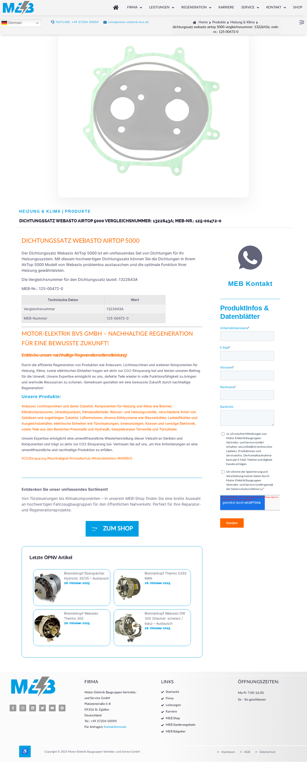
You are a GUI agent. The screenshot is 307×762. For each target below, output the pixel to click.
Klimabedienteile (95, 412)
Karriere (226, 7)
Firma (132, 7)
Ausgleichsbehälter (37, 423)
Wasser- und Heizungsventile (133, 412)
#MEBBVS (124, 458)
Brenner (165, 406)
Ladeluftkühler (179, 418)
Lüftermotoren (91, 418)
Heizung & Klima (40, 211)
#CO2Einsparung (34, 458)
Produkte (78, 211)
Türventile (143, 429)
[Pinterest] (62, 708)
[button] (135, 7)
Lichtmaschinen (49, 406)
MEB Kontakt (250, 283)
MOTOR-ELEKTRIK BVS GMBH (62, 334)
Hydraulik (102, 429)
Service (247, 7)
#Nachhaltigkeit (58, 458)
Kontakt (273, 7)
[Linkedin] (32, 708)
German (14, 23)
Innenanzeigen (131, 423)
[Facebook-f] (13, 708)
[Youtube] (52, 708)
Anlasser (28, 406)
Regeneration (194, 7)
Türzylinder (168, 429)
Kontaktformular (115, 727)
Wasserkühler (155, 418)
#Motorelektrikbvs (104, 458)
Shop (297, 7)
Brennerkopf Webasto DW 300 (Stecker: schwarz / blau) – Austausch (165, 618)
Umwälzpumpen (67, 412)
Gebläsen (29, 418)
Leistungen (159, 7)
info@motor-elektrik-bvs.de (128, 22)
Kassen (151, 423)
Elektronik (187, 423)
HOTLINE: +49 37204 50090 (77, 22)
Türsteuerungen (106, 423)
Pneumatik (78, 429)
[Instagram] (22, 708)
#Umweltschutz (80, 458)
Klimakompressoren (37, 412)
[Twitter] (42, 708)
